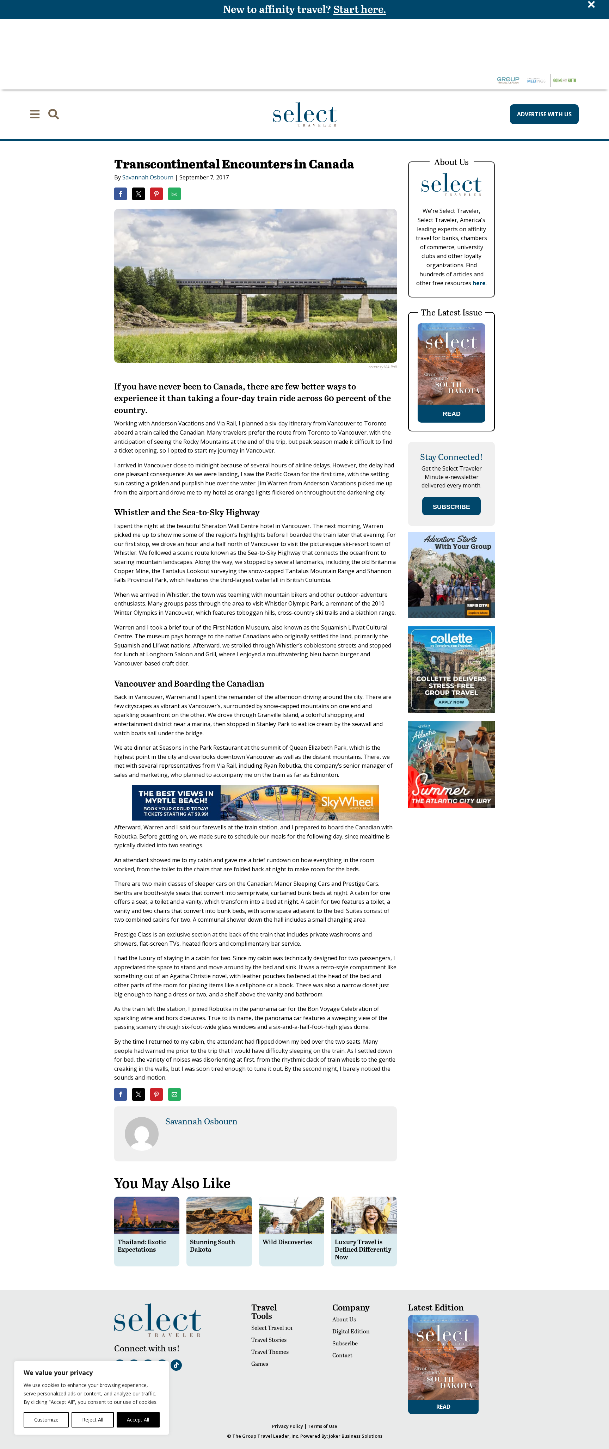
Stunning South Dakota (212, 1245)
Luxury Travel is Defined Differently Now (363, 1249)
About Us (344, 1319)
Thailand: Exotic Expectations (142, 1245)
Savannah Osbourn (147, 177)
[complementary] (91, 1398)
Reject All (92, 1419)
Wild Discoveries (287, 1241)
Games (259, 1363)
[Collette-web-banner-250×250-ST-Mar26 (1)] (451, 711)
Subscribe (345, 1343)
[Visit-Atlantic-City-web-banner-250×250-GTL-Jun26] (451, 806)
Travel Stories (269, 1339)
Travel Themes (270, 1351)
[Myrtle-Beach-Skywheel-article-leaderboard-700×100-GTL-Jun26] (255, 818)
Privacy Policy (287, 1426)
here (479, 283)
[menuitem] (34, 114)
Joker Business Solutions (355, 1436)
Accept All (138, 1419)
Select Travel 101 (272, 1327)
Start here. (359, 8)
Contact (342, 1355)
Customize (46, 1419)
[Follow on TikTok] (176, 1365)
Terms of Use (322, 1426)
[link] (120, 194)
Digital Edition (351, 1331)
